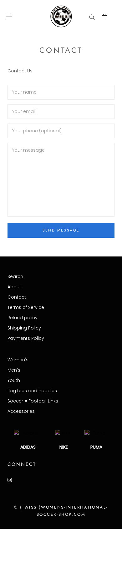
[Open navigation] (9, 16)
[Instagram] (10, 479)
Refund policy (23, 318)
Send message (61, 230)
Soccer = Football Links (33, 401)
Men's (14, 370)
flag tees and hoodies (32, 391)
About (14, 287)
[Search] (92, 16)
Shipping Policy (24, 328)
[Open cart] (104, 17)
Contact (17, 297)
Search (15, 276)
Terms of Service (26, 307)
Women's (18, 360)
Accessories (21, 411)
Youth (14, 380)
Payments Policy (26, 338)
